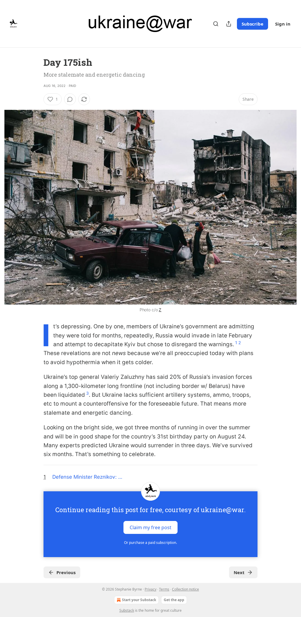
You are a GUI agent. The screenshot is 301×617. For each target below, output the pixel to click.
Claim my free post (150, 527)
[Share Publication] (229, 24)
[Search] (216, 24)
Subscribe (252, 24)
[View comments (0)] (70, 99)
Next (239, 572)
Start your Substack (139, 599)
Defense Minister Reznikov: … (87, 477)
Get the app (174, 599)
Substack (126, 610)
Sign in (282, 24)
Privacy (150, 589)
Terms (164, 589)
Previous (66, 572)
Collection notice (185, 589)
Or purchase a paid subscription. (150, 542)
